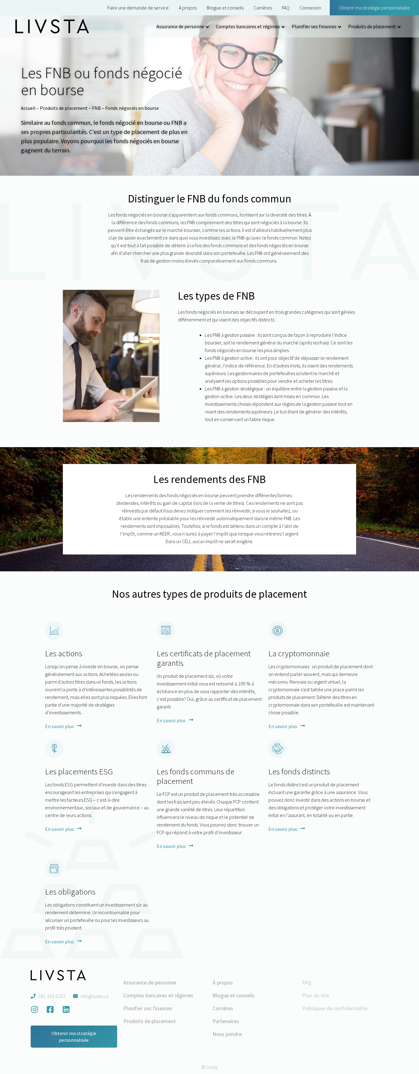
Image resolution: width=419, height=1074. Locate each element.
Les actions (63, 653)
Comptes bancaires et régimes (248, 26)
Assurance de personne (180, 26)
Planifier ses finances (314, 26)
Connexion (310, 8)
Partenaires (226, 1021)
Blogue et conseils (225, 8)
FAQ (286, 8)
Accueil (28, 108)
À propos (188, 8)
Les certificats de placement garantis (204, 658)
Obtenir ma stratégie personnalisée (374, 8)
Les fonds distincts (299, 771)
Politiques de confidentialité (334, 1008)
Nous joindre (227, 1034)
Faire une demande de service (138, 8)
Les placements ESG (79, 771)
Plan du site (315, 995)
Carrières (263, 8)
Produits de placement (372, 26)
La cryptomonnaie (298, 653)
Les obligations (70, 891)
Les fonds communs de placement (195, 776)
